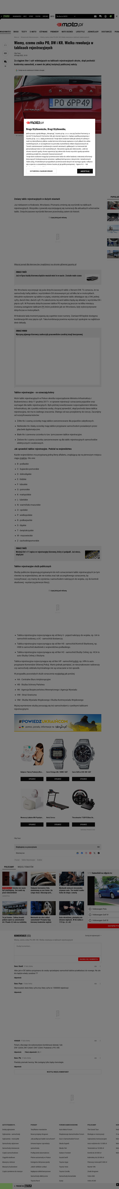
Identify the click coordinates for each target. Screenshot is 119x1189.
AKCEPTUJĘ (85, 171)
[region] (59, 147)
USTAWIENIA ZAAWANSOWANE (41, 171)
